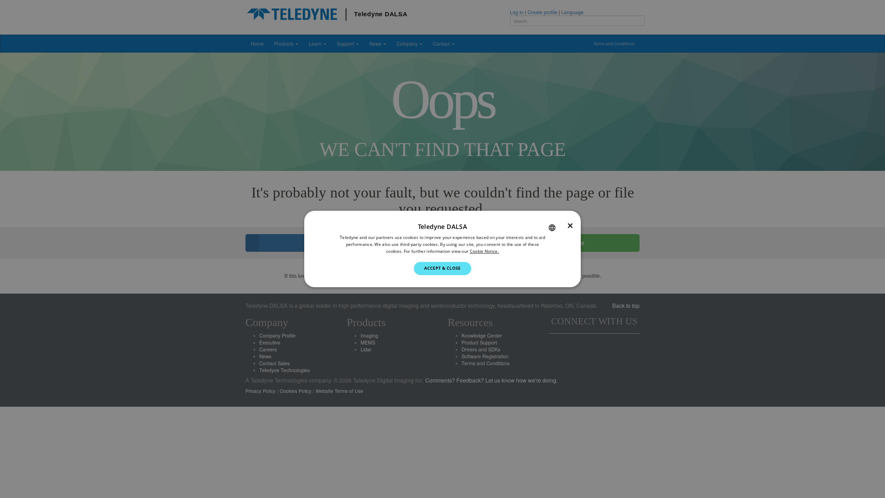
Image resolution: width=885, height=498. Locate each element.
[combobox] (552, 227)
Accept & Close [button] (442, 268)
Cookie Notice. (484, 251)
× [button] (570, 225)
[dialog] (442, 249)
